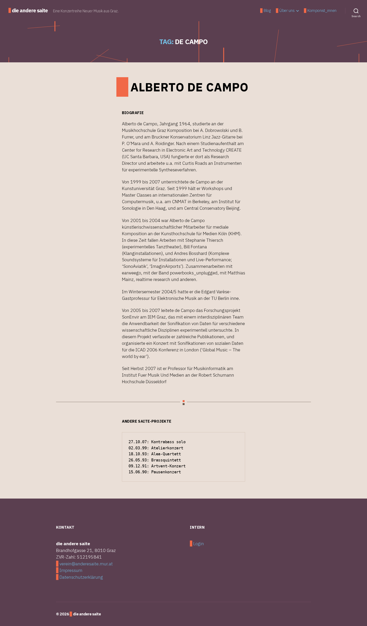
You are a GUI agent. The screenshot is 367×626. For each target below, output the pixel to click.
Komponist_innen (322, 10)
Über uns (286, 10)
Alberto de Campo (189, 87)
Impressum (70, 570)
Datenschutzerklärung (81, 577)
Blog (267, 10)
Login (198, 543)
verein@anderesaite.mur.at (86, 564)
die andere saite (30, 10)
